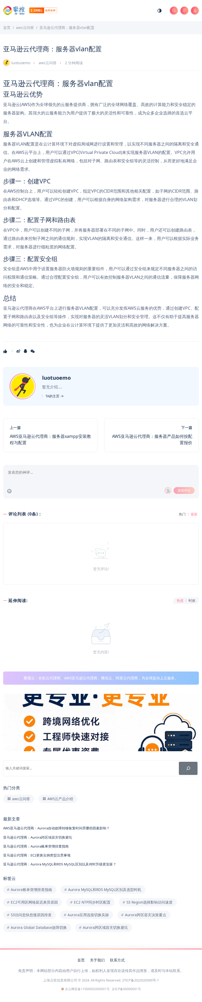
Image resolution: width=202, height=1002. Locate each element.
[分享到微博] (18, 351)
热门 (182, 514)
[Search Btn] (174, 10)
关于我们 (97, 960)
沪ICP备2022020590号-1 (140, 980)
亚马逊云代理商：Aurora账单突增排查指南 (36, 846)
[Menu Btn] (184, 10)
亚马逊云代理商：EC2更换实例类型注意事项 (36, 855)
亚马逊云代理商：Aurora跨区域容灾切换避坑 (37, 837)
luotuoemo (20, 62)
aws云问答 (48, 62)
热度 (180, 601)
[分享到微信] (33, 351)
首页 (81, 960)
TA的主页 (53, 396)
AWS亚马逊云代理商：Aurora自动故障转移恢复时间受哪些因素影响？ (56, 828)
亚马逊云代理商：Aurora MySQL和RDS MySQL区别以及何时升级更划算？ (59, 864)
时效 (192, 601)
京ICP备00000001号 (126, 989)
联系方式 (117, 960)
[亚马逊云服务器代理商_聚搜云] (30, 10)
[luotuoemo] (23, 386)
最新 (194, 514)
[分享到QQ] (25, 351)
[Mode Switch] (159, 11)
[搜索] (188, 768)
